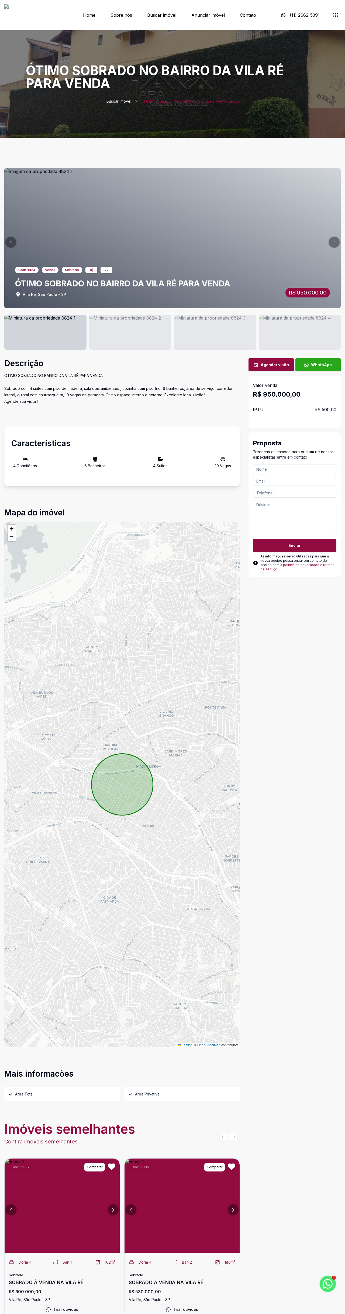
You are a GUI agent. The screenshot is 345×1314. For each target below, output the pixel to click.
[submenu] (335, 15)
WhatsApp (321, 364)
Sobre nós (121, 15)
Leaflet (186, 1044)
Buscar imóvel (161, 15)
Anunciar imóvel (208, 15)
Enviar (294, 545)
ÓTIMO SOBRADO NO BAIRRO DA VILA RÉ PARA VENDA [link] (189, 101)
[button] (10, 242)
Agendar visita (275, 364)
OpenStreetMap (208, 1044)
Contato (248, 15)
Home (89, 15)
